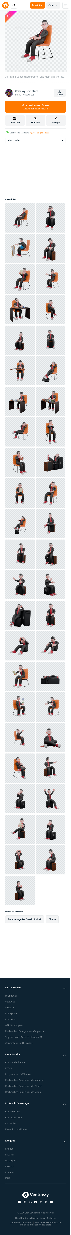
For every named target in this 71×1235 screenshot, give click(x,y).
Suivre (60, 94)
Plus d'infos (14, 140)
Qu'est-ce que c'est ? (39, 132)
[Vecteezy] (5, 5)
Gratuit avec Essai (35, 106)
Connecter (53, 5)
